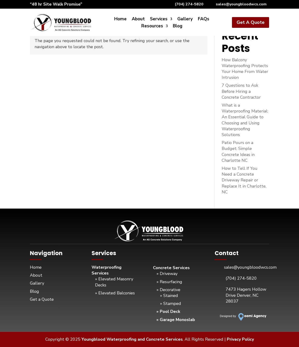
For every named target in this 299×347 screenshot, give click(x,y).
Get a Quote (42, 299)
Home (120, 19)
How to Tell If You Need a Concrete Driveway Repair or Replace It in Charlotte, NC (244, 180)
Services (158, 19)
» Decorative (168, 290)
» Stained (169, 295)
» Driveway (167, 273)
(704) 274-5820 (189, 4)
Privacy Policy (240, 339)
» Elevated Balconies (115, 293)
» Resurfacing (169, 282)
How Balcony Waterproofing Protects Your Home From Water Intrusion (245, 68)
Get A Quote (250, 22)
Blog (177, 26)
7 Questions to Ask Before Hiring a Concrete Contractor (241, 91)
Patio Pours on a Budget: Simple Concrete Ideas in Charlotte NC (238, 151)
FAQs (203, 19)
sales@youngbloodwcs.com (241, 4)
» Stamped (170, 303)
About (138, 19)
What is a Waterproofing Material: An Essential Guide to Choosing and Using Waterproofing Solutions (245, 119)
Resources (152, 26)
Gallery (185, 19)
